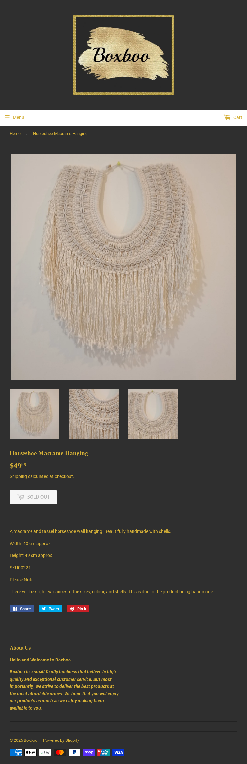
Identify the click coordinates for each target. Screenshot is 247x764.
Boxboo (30, 740)
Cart (237, 117)
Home (15, 133)
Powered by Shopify (61, 740)
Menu (18, 117)
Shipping (18, 476)
